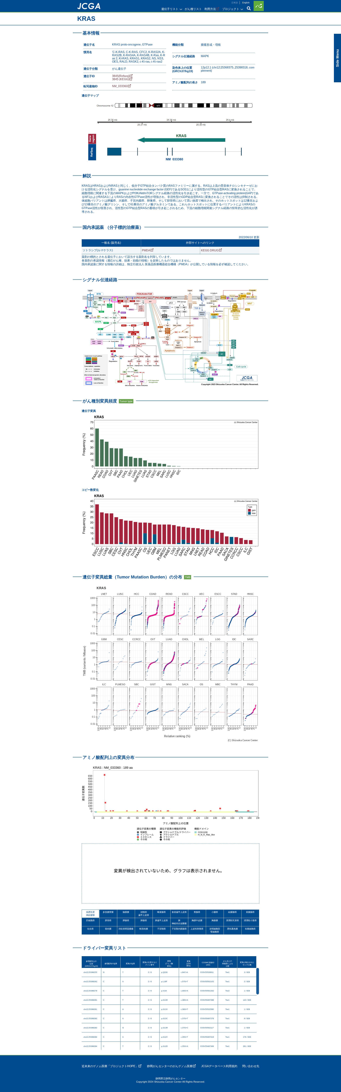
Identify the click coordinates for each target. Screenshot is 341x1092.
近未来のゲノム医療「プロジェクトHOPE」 (110, 1066)
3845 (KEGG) (120, 79)
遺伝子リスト (169, 8)
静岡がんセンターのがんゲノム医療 (170, 1066)
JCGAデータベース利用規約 (219, 1066)
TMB (187, 577)
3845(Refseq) (120, 76)
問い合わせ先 (250, 1066)
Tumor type (126, 401)
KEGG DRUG (209, 250)
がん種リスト (193, 8)
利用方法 (210, 8)
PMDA (146, 250)
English (246, 2)
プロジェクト (230, 8)
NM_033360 (120, 86)
